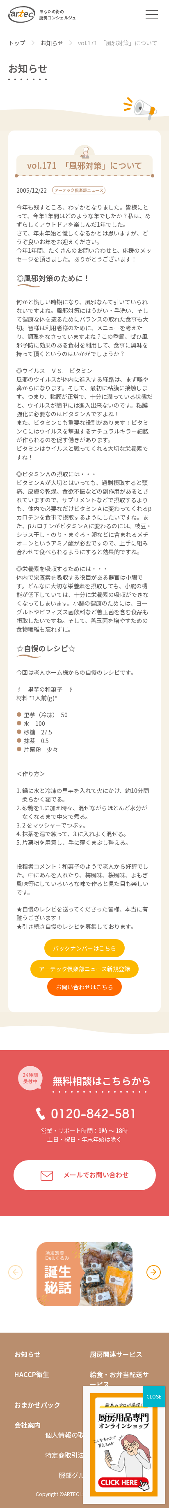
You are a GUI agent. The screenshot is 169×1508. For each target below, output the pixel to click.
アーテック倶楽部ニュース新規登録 (84, 969)
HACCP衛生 (31, 1374)
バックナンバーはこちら (84, 948)
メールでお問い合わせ (96, 1174)
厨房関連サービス (116, 1354)
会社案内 (27, 1425)
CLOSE (154, 1396)
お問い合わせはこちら (84, 987)
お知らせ (51, 43)
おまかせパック (37, 1405)
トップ (16, 43)
